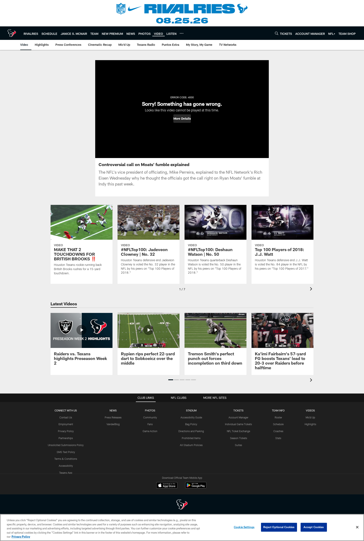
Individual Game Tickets (238, 424)
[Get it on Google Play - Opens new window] (196, 487)
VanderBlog (113, 424)
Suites (238, 445)
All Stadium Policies (191, 445)
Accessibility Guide (191, 417)
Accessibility (66, 465)
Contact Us (65, 417)
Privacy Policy (66, 431)
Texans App (65, 472)
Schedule (278, 424)
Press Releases (113, 417)
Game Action (150, 431)
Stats (278, 438)
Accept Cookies (314, 527)
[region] (182, 527)
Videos (310, 410)
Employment (66, 424)
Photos (150, 410)
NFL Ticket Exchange (238, 431)
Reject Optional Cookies (279, 527)
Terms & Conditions (65, 458)
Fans (150, 424)
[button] (182, 118)
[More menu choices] (181, 33)
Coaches (278, 431)
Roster (278, 417)
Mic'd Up (310, 417)
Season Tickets (238, 438)
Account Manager (238, 417)
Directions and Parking (191, 431)
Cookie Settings (244, 527)
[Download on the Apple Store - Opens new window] (167, 485)
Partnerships (66, 438)
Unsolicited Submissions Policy (66, 445)
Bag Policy (191, 424)
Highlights (310, 424)
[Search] (276, 33)
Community (150, 417)
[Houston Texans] (182, 505)
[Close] (357, 527)
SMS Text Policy (66, 451)
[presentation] (311, 289)
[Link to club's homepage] (12, 33)
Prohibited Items (191, 438)
